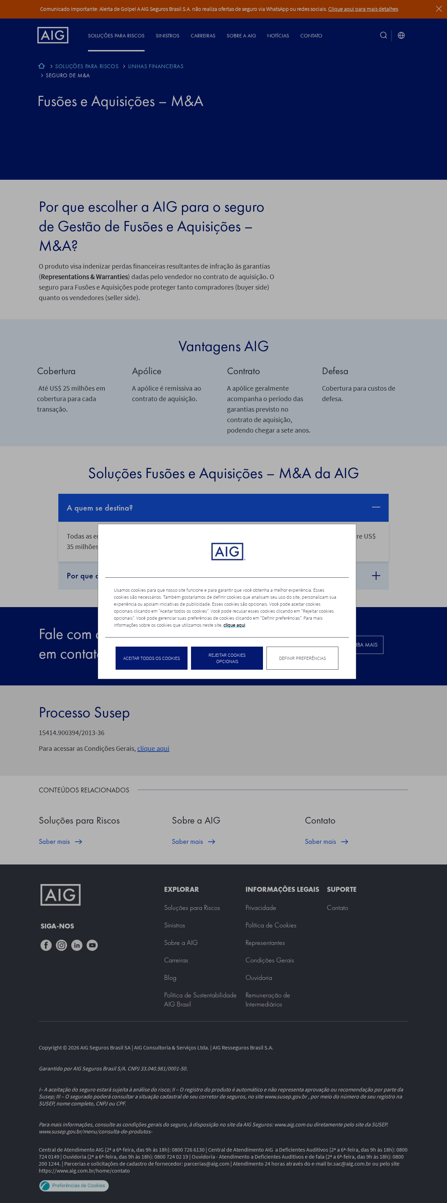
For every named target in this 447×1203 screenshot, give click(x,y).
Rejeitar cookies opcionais (227, 658)
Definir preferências (302, 658)
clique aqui (234, 625)
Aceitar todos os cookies (151, 658)
